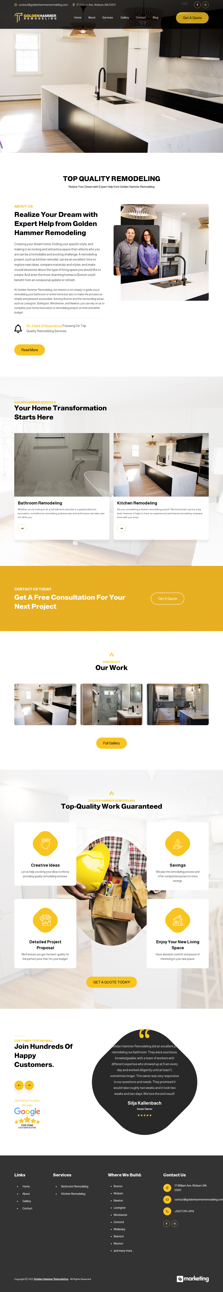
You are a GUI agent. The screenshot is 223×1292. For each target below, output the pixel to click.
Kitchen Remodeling (73, 1193)
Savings (178, 865)
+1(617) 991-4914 (184, 1211)
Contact (141, 17)
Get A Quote (192, 18)
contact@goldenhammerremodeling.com (43, 4)
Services (107, 17)
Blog (155, 17)
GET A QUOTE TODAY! (111, 982)
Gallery (125, 17)
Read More (29, 350)
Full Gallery (111, 743)
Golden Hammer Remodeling (51, 1279)
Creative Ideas (45, 865)
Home (77, 17)
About (91, 17)
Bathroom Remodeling (74, 1186)
